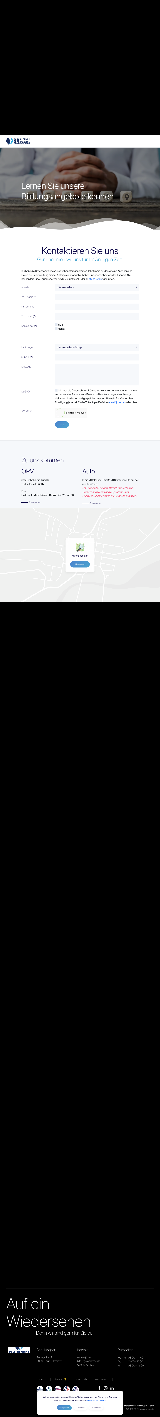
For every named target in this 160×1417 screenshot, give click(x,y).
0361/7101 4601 (86, 1364)
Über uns (41, 1379)
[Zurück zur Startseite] (18, 141)
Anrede (25, 287)
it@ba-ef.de (95, 278)
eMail (61, 324)
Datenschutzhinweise (96, 1400)
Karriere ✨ (61, 1379)
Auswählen (96, 1407)
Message (27, 366)
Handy (61, 328)
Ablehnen (80, 1407)
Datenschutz (128, 1406)
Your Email (28, 316)
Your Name (28, 296)
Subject (27, 356)
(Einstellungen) (140, 1406)
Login (151, 1406)
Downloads (81, 1379)
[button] (152, 141)
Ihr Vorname (27, 306)
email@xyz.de (117, 402)
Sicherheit (28, 410)
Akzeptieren (80, 564)
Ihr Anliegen (27, 347)
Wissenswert (101, 1379)
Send (62, 424)
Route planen (34, 502)
